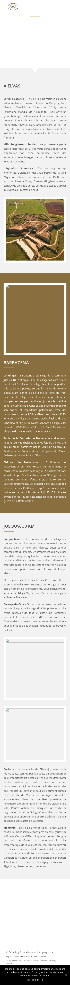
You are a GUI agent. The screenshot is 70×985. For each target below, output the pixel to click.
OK (28, 980)
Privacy (52, 960)
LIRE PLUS (37, 980)
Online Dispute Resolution (35, 960)
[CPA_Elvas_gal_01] (35, 259)
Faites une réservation (35, 927)
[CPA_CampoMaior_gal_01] (35, 641)
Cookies (9, 963)
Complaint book (13, 960)
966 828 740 (37, 907)
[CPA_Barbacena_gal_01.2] (35, 287)
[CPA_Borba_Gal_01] (35, 711)
